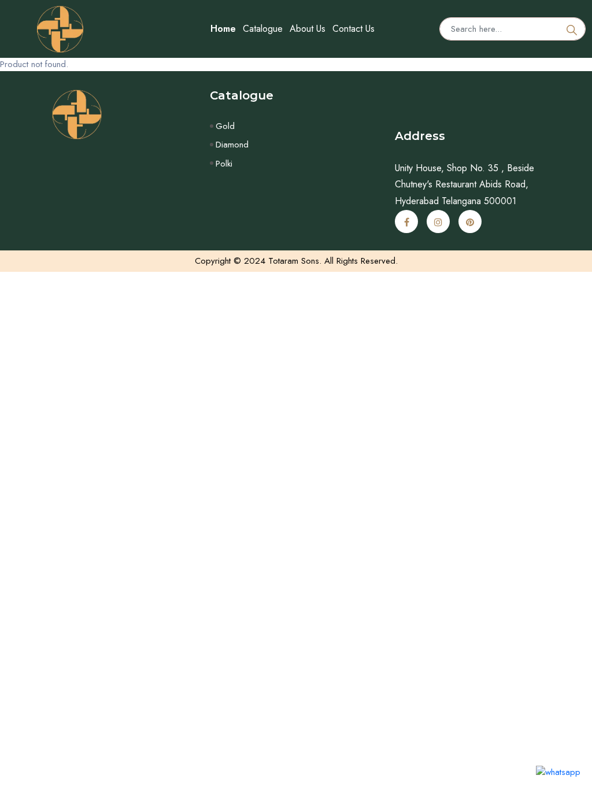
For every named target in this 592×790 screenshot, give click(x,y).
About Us (307, 28)
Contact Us (353, 28)
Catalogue (263, 28)
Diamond (232, 144)
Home (223, 28)
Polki (224, 163)
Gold (225, 126)
